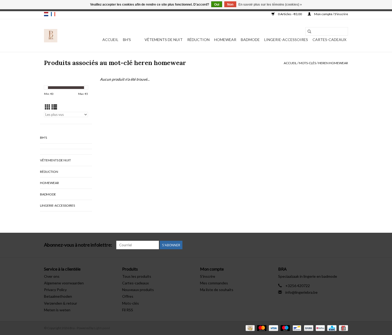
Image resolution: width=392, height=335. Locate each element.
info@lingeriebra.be (301, 292)
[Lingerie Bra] (50, 35)
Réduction (198, 39)
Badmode (250, 39)
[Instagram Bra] (343, 245)
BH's (127, 39)
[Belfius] (319, 328)
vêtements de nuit (164, 39)
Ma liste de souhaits (216, 289)
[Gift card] (342, 328)
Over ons (51, 276)
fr (53, 14)
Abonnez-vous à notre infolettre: (78, 245)
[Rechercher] (309, 31)
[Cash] (249, 328)
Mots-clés (307, 63)
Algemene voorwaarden (64, 283)
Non (230, 4)
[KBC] (331, 328)
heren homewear (333, 63)
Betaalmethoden (58, 296)
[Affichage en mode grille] (47, 107)
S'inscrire (207, 276)
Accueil (110, 39)
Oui (216, 4)
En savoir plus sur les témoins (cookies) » (270, 4)
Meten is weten (57, 310)
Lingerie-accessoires (286, 39)
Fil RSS (127, 310)
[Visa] (273, 328)
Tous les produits (136, 276)
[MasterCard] (261, 328)
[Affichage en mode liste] (54, 107)
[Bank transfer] (308, 328)
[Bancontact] (296, 328)
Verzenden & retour (60, 303)
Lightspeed (102, 328)
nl (46, 14)
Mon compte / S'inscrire (331, 14)
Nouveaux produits (138, 289)
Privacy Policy (55, 289)
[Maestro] (284, 328)
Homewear (225, 39)
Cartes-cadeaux (329, 39)
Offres (127, 296)
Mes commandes (214, 283)
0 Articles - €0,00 (289, 14)
